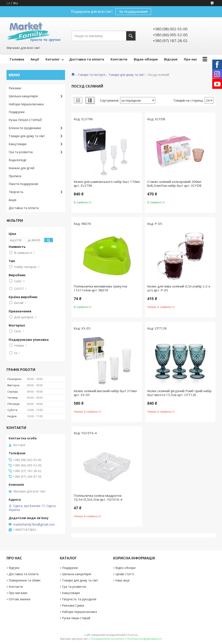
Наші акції (122, 580)
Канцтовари (17, 144)
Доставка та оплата (86, 59)
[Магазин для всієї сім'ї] (33, 31)
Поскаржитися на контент (107, 639)
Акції (35, 59)
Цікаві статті (124, 574)
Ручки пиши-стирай (76, 618)
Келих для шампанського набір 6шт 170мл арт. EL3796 (107, 183)
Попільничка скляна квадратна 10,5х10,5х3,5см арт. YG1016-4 (98, 497)
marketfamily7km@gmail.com (34, 524)
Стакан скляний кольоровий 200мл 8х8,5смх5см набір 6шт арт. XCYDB (174, 183)
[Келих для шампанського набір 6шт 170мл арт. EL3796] (107, 151)
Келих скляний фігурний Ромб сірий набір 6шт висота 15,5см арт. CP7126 (179, 393)
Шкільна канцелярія (23, 96)
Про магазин (18, 593)
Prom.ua (132, 635)
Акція (12, 200)
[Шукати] (130, 36)
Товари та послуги (91, 75)
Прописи (15, 176)
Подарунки (16, 112)
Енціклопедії (17, 160)
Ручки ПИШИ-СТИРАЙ (25, 120)
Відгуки (170, 59)
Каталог (53, 59)
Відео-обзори (146, 59)
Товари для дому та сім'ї (126, 75)
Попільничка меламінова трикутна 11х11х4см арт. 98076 (100, 288)
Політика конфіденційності (144, 639)
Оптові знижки (19, 599)
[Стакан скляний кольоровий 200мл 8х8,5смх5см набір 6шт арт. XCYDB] (180, 151)
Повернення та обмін (24, 580)
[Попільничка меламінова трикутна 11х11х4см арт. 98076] (107, 256)
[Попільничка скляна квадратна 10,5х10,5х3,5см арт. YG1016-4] (107, 465)
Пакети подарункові (23, 184)
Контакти (119, 59)
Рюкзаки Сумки (73, 605)
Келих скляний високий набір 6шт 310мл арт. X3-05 (105, 393)
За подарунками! (133, 11)
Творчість (16, 192)
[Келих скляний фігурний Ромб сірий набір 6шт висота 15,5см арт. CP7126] (180, 361)
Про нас (190, 59)
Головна (17, 59)
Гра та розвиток (21, 152)
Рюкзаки (15, 88)
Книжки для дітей (21, 168)
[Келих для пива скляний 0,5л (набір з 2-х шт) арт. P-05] (180, 256)
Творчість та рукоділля (79, 599)
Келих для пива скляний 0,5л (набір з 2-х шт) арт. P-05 (178, 288)
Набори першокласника (26, 104)
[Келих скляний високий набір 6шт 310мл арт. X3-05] (107, 361)
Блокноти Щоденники (25, 128)
